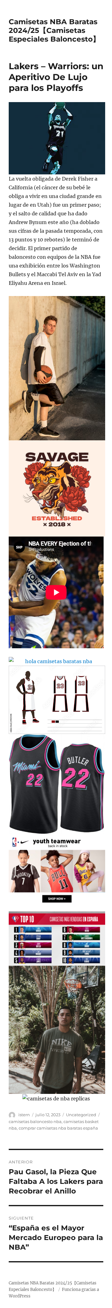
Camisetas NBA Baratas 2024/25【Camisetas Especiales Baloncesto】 (54, 30)
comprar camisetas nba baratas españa (58, 1128)
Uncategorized (81, 1114)
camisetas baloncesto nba (35, 1121)
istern (24, 1114)
